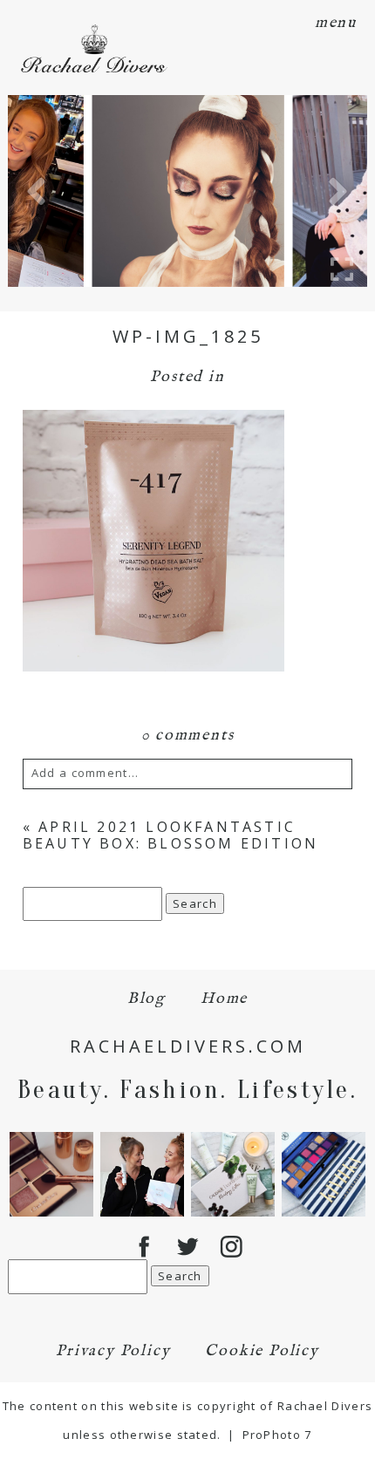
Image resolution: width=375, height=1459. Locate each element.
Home (224, 999)
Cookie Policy (261, 1351)
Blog (146, 999)
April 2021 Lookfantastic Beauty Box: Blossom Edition (170, 835)
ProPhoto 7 (277, 1434)
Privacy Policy (113, 1351)
